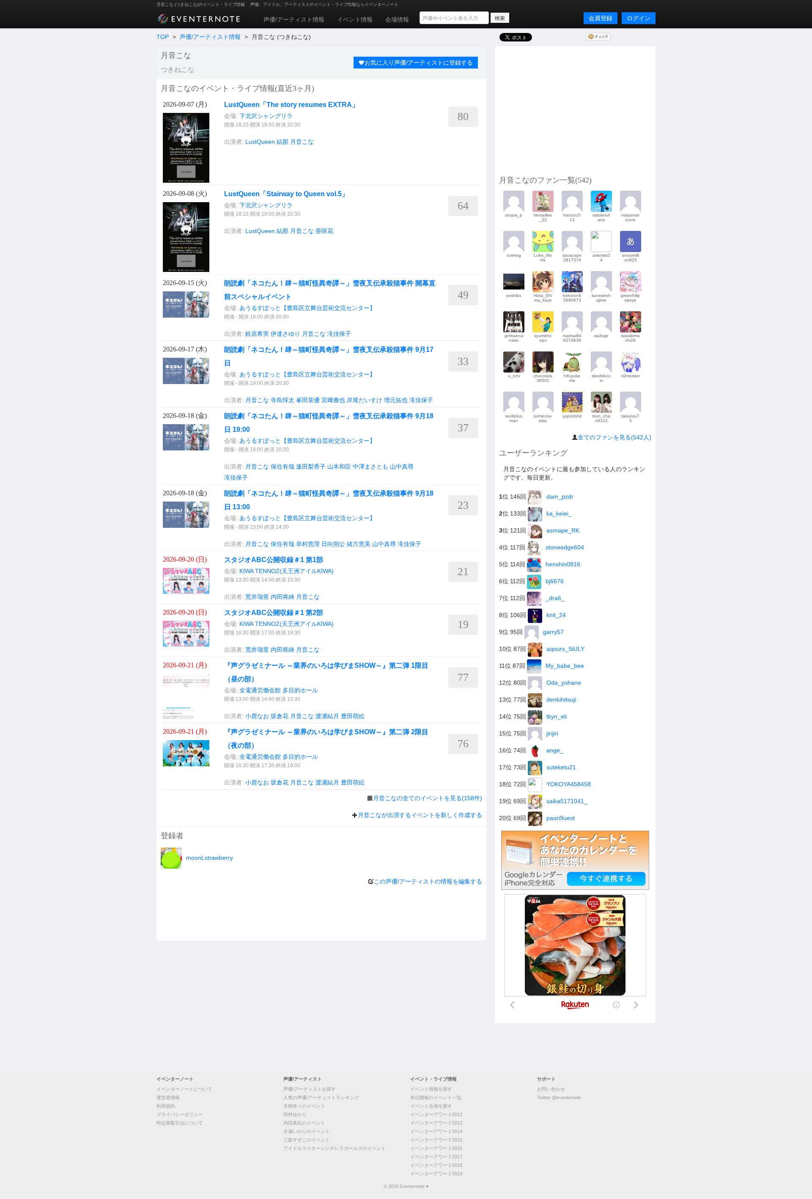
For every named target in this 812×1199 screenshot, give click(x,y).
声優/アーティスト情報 (293, 19)
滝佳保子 (339, 333)
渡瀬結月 (327, 716)
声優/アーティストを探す (309, 1089)
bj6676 (555, 581)
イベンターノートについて (184, 1089)
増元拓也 (396, 400)
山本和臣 (339, 466)
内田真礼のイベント (304, 1122)
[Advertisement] (575, 109)
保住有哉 (282, 466)
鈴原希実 (257, 333)
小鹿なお (257, 716)
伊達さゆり (285, 333)
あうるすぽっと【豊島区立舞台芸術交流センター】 (307, 308)
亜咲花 (324, 231)
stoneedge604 (565, 547)
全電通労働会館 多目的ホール (278, 690)
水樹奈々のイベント (304, 1105)
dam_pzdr (559, 496)
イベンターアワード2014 (436, 1131)
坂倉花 (279, 716)
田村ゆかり (295, 1114)
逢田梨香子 (311, 466)
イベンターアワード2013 (436, 1122)
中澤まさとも (370, 466)
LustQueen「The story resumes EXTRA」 (291, 104)
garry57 (553, 631)
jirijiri (552, 733)
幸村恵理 (308, 544)
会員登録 (600, 18)
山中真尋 (402, 466)
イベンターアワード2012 (436, 1114)
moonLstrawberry (209, 857)
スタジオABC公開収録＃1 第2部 (273, 612)
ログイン (638, 18)
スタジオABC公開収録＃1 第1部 (273, 559)
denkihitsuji (561, 699)
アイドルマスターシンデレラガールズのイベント (334, 1148)
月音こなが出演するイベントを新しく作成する (420, 815)
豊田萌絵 (353, 716)
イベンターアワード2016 (436, 1148)
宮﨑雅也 (333, 400)
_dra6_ (555, 598)
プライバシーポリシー (179, 1114)
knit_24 (556, 615)
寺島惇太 (282, 400)
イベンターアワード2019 (436, 1173)
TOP (162, 36)
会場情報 (397, 19)
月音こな (302, 141)
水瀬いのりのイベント (306, 1131)
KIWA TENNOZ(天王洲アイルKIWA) (286, 571)
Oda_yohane (563, 682)
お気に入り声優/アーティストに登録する (419, 62)
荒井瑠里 (257, 596)
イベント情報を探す (431, 1089)
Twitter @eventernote (559, 1097)
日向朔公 (333, 544)
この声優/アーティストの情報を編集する (428, 881)
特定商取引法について (179, 1122)
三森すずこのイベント (306, 1139)
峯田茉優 (308, 400)
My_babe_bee (565, 665)
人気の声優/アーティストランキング (321, 1097)
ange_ (554, 750)
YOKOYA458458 (568, 784)
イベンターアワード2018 (436, 1165)
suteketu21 (561, 767)
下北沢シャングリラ (266, 115)
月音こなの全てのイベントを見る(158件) (427, 798)
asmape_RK (562, 530)
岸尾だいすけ (364, 400)
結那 (282, 141)
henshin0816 (563, 564)
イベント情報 (355, 19)
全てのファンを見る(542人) (614, 437)
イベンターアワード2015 (436, 1139)
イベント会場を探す (431, 1105)
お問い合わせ (551, 1089)
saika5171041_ (566, 801)
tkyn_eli (556, 716)
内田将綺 (282, 596)
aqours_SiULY (565, 648)
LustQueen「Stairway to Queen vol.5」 (286, 194)
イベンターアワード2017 (436, 1156)
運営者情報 (168, 1097)
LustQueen (260, 141)
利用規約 (165, 1105)
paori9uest (560, 818)
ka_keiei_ (559, 513)
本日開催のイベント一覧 (435, 1097)
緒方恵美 (358, 544)
